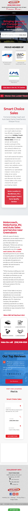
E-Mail (17, 9)
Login (1, 504)
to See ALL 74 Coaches (14, 87)
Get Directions (12, 436)
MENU (14, 13)
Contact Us (15, 484)
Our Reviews (14, 381)
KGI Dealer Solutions (9, 504)
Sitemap (13, 497)
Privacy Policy (20, 497)
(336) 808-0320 (13, 5)
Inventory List (5, 497)
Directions (10, 9)
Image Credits (14, 499)
